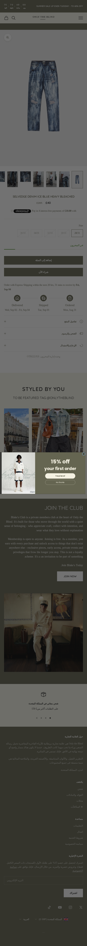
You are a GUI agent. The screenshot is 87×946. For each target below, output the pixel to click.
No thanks (60, 482)
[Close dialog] (83, 454)
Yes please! (60, 476)
